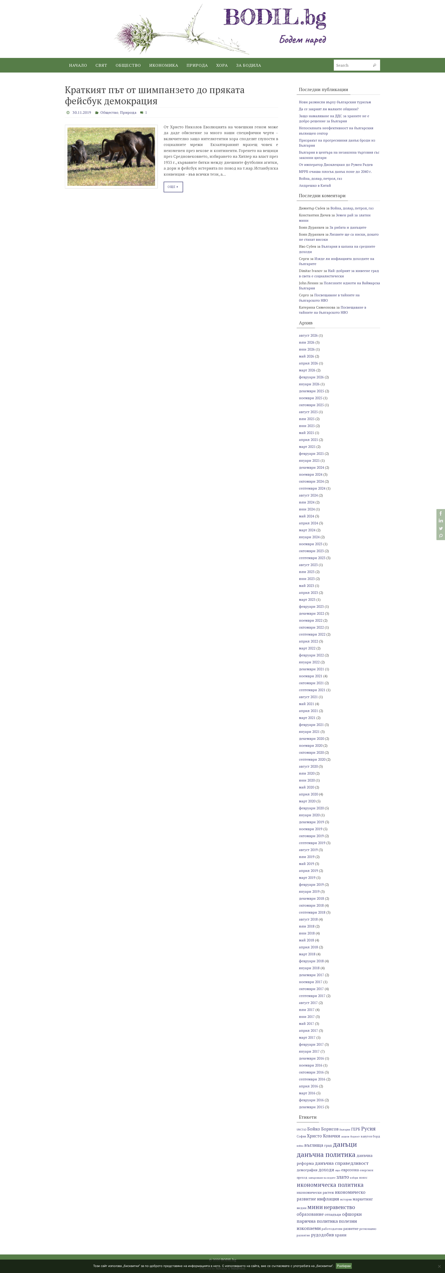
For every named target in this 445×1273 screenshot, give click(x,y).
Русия (368, 1128)
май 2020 (306, 787)
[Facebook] (440, 513)
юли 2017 (307, 1009)
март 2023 (307, 599)
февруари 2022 (311, 655)
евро (337, 1170)
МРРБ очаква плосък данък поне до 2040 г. (335, 171)
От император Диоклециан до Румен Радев (336, 164)
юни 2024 (307, 509)
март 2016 (307, 1093)
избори (354, 1177)
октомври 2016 (311, 1072)
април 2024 (308, 523)
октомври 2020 (311, 752)
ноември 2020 (310, 745)
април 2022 (308, 641)
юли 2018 (307, 926)
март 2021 (307, 717)
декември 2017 (311, 974)
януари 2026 (309, 384)
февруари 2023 (311, 606)
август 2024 (308, 495)
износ (363, 1178)
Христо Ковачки (323, 1136)
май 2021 (306, 703)
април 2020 (308, 794)
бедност (355, 1136)
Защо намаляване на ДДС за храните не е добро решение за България (334, 119)
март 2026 (307, 370)
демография (307, 1170)
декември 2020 (311, 738)
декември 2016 (311, 1058)
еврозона (350, 1169)
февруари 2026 (311, 377)
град (328, 1145)
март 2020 (307, 801)
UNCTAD (301, 1129)
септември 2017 (312, 995)
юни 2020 (307, 780)
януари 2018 (309, 968)
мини (315, 1207)
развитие (351, 1228)
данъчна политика (326, 1154)
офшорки (352, 1214)
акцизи (345, 1136)
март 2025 (307, 446)
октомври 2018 (311, 905)
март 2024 (307, 530)
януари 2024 (309, 537)
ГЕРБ (355, 1129)
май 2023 (306, 585)
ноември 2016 (310, 1065)
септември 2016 (312, 1079)
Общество (109, 112)
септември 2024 (312, 488)
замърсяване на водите (321, 1177)
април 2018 (308, 947)
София (301, 1136)
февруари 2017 (311, 1044)
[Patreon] (440, 535)
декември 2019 (311, 822)
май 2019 (306, 863)
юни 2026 (307, 349)
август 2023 (308, 564)
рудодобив (322, 1235)
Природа (128, 112)
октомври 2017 (311, 988)
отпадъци (333, 1214)
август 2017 (308, 1002)
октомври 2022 (311, 627)
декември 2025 (311, 391)
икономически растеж (315, 1192)
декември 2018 (311, 898)
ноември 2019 (310, 828)
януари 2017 (309, 1051)
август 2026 (308, 335)
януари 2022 (309, 662)
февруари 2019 (311, 884)
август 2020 (308, 766)
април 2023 (308, 592)
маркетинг (363, 1199)
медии (301, 1208)
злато (342, 1177)
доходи (326, 1169)
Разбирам (344, 1266)
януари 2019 (309, 891)
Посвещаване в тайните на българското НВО (332, 310)
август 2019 (308, 849)
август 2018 (308, 919)
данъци (345, 1144)
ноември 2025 (310, 398)
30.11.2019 (82, 112)
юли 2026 (307, 342)
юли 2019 (307, 856)
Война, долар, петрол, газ (320, 178)
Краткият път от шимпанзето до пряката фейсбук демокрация (155, 95)
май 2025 (306, 432)
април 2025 (308, 439)
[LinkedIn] (440, 520)
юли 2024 (307, 502)
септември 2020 (312, 759)
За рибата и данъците (348, 227)
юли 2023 (307, 571)
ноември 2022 (310, 620)
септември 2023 (312, 557)
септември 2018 (312, 912)
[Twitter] (440, 528)
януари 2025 (309, 460)
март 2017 (307, 1037)
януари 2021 (309, 731)
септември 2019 (312, 842)
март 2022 (307, 648)
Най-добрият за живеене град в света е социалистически (339, 273)
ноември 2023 (310, 544)
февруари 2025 (311, 453)
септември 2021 (312, 689)
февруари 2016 (311, 1100)
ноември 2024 (310, 474)
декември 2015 (311, 1107)
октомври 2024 (311, 481)
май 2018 (306, 940)
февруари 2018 (311, 961)
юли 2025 (307, 418)
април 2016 (308, 1086)
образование (310, 1214)
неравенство (339, 1207)
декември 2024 (311, 467)
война (300, 1145)
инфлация (328, 1199)
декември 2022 (311, 613)
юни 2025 (307, 425)
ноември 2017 (310, 981)
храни (340, 1235)
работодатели (332, 1229)
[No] (439, 1266)
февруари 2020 (311, 808)
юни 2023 (307, 578)
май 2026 (306, 356)
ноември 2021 (310, 676)
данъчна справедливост (342, 1163)
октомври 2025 (311, 404)
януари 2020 (309, 815)
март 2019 (307, 877)
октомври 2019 (311, 835)
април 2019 (308, 870)
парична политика (317, 1221)
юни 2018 (307, 933)
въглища (313, 1145)
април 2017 (308, 1030)
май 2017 (306, 1023)
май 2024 (306, 516)
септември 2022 (312, 634)
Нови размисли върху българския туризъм (335, 102)
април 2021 (308, 710)
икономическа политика (330, 1184)
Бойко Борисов (323, 1129)
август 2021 (308, 696)
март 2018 (307, 954)
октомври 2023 (311, 550)
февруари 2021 (311, 724)
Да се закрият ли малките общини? (329, 109)
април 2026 (308, 363)
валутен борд (370, 1136)
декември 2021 (311, 669)
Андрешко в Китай (315, 185)
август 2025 (308, 411)
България (345, 1129)
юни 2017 (307, 1016)
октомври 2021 (311, 683)
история (346, 1199)
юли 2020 (307, 773)
